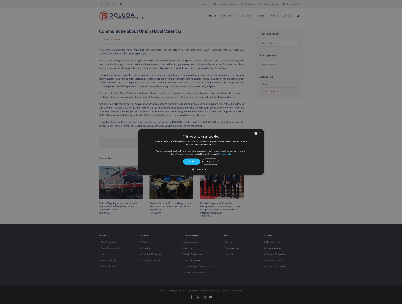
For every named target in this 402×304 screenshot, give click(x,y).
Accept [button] (191, 161)
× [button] (260, 133)
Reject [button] (210, 161)
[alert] (201, 152)
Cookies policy (225, 153)
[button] (201, 169)
